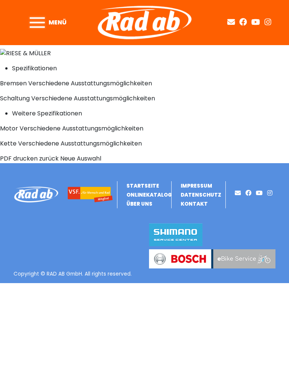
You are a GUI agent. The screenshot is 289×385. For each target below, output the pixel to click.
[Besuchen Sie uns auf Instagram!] (269, 22)
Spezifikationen (34, 68)
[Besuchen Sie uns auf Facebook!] (245, 22)
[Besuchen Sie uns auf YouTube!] (258, 22)
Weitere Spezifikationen (47, 113)
